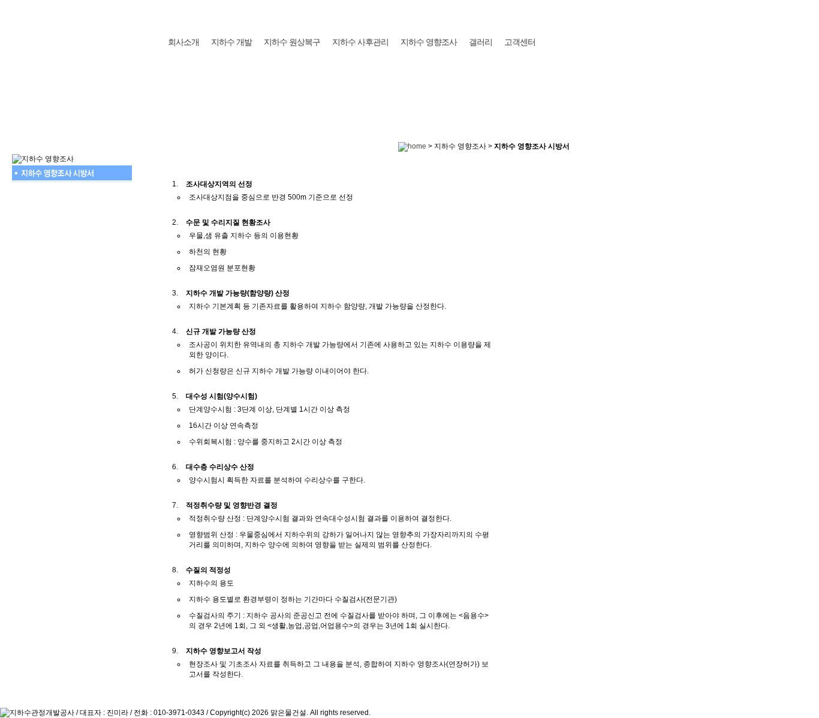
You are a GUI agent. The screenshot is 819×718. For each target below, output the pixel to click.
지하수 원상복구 (292, 42)
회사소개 (183, 42)
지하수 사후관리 (360, 42)
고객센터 (519, 42)
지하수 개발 (231, 42)
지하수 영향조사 (429, 42)
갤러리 (480, 42)
